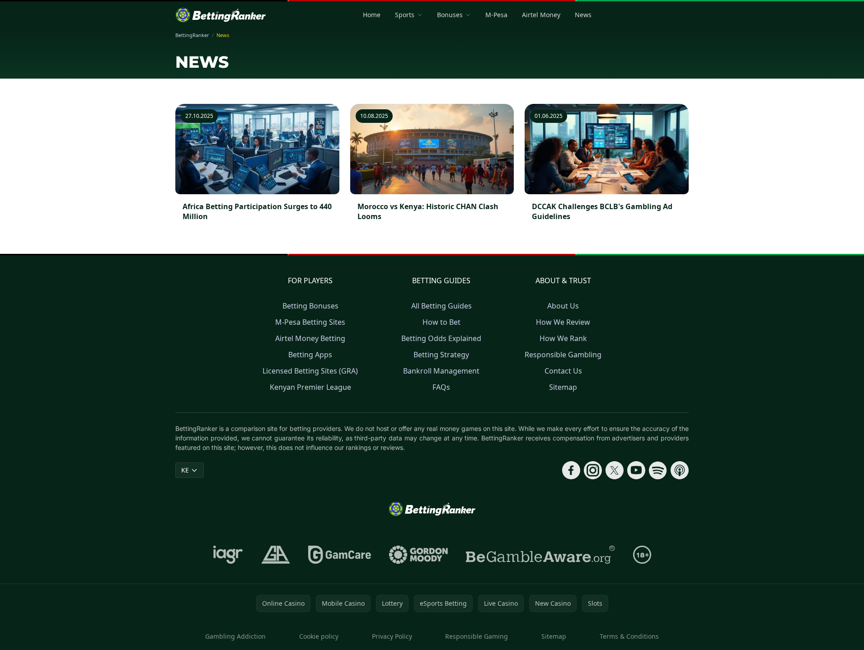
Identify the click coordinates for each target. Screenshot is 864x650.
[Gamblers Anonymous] (275, 555)
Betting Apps (310, 355)
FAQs (441, 387)
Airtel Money (541, 14)
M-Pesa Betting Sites (310, 322)
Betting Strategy (441, 355)
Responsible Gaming (476, 636)
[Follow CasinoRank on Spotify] (658, 470)
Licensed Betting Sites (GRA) (310, 371)
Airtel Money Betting (310, 338)
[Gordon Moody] (418, 555)
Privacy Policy (392, 636)
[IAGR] (228, 555)
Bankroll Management (441, 371)
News (583, 14)
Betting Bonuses (310, 306)
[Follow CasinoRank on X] (615, 470)
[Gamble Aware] (540, 555)
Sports (404, 14)
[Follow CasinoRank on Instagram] (593, 470)
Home (371, 14)
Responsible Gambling (563, 355)
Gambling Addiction (235, 636)
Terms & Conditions (629, 636)
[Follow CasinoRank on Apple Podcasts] (680, 470)
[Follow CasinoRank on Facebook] (571, 470)
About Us (563, 306)
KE (185, 470)
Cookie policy (318, 636)
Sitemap (563, 387)
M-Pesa (496, 14)
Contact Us (563, 371)
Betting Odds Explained (441, 338)
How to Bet (441, 322)
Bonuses (450, 14)
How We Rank (563, 338)
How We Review (563, 322)
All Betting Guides (441, 306)
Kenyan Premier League (310, 387)
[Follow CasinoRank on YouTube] (636, 470)
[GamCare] (339, 555)
